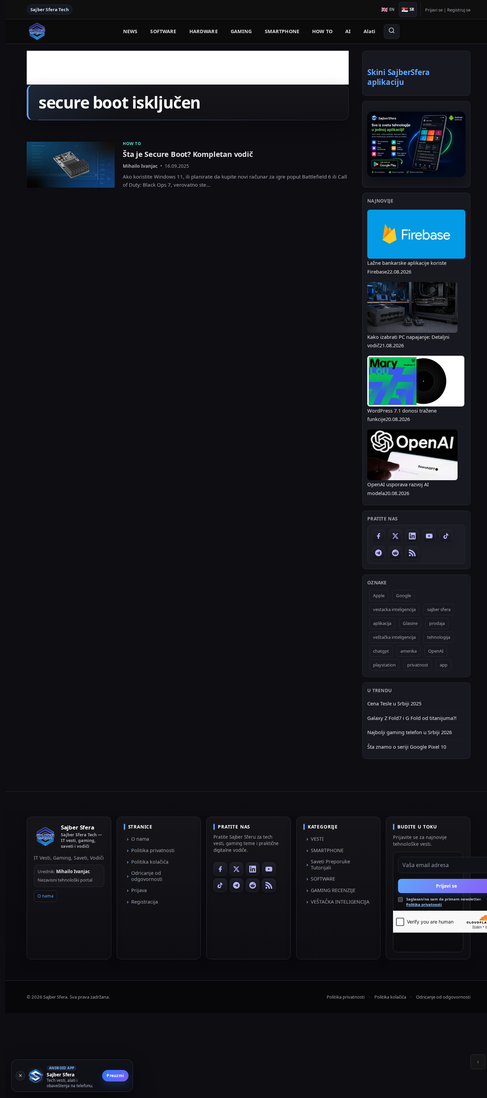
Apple (379, 595)
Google (403, 595)
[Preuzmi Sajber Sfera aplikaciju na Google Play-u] (416, 144)
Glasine (410, 623)
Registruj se (458, 10)
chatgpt (381, 651)
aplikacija (382, 623)
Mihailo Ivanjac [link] (140, 166)
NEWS (130, 31)
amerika (408, 651)
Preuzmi (115, 1075)
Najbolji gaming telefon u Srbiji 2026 (409, 732)
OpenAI (435, 651)
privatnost (417, 665)
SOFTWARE (163, 31)
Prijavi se (434, 10)
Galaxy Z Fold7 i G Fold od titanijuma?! (412, 718)
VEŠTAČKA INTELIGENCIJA (340, 901)
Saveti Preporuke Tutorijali (330, 864)
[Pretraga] (391, 31)
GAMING (241, 31)
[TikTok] (446, 536)
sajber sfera (438, 609)
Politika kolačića (149, 862)
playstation (384, 665)
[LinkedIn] (412, 536)
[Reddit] (395, 553)
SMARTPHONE (282, 31)
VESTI (317, 839)
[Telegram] (378, 553)
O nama (45, 896)
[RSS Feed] (412, 553)
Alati (369, 31)
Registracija (144, 901)
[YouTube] (429, 536)
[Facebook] (378, 536)
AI (348, 31)
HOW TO (322, 31)
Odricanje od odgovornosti (146, 876)
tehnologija (438, 637)
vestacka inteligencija (394, 609)
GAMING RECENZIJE (333, 890)
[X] (395, 536)
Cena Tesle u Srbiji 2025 (394, 703)
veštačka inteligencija (394, 637)
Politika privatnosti (153, 850)
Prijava (139, 890)
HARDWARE (203, 31)
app (443, 665)
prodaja (437, 623)
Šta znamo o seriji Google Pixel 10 (406, 746)
